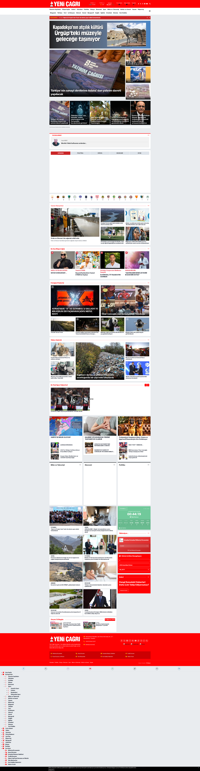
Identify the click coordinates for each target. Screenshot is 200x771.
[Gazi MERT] (56, 142)
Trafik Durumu (130, 653)
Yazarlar (8, 732)
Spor (104, 9)
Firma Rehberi (9, 734)
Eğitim (103, 13)
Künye (7, 744)
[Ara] (150, 4)
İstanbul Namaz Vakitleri (109, 653)
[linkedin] (179, 668)
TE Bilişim (148, 663)
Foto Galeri (9, 728)
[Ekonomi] (114, 465)
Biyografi (91, 13)
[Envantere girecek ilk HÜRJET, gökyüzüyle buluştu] (66, 572)
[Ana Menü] (150, 11)
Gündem (80, 9)
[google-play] (135, 644)
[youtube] (90, 668)
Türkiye (59, 13)
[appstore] (126, 644)
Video (7, 730)
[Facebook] (121, 640)
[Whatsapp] (144, 640)
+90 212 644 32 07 (91, 641)
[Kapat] (199, 768)
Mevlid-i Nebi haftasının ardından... (74, 143)
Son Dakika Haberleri (107, 656)
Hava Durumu (81, 653)
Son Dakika (123, 13)
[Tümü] (148, 249)
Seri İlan (8, 736)
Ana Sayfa (8, 672)
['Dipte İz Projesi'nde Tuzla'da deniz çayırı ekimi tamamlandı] (66, 516)
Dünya (92, 9)
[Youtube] (135, 640)
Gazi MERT (64, 140)
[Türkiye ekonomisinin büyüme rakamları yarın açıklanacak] (99, 572)
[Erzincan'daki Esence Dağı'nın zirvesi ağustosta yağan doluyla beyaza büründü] (66, 544)
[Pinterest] (127, 640)
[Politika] (148, 465)
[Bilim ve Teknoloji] (80, 465)
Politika (86, 9)
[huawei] (142, 644)
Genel (84, 13)
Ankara (53, 583)
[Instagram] (130, 640)
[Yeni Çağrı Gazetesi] (65, 3)
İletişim (7, 746)
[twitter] (45, 668)
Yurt (65, 13)
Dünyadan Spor (16, 694)
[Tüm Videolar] (148, 340)
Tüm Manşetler (81, 656)
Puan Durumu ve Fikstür (58, 656)
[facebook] (23, 668)
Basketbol (14, 692)
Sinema (115, 13)
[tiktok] (134, 668)
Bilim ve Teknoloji (113, 9)
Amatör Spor (15, 688)
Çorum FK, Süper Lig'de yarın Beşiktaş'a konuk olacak (66, 411)
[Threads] (141, 640)
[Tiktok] (138, 640)
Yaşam (134, 9)
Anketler (8, 742)
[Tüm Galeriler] (148, 283)
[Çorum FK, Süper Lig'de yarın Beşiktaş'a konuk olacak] (70, 399)
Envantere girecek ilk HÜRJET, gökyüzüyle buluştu (65, 585)
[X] (124, 640)
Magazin (53, 13)
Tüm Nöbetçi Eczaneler (135, 550)
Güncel (78, 13)
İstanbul (109, 13)
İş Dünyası (71, 13)
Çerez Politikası (141, 767)
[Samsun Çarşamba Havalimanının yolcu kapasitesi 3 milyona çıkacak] (66, 599)
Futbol (13, 690)
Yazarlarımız (57, 135)
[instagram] (68, 668)
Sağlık (97, 13)
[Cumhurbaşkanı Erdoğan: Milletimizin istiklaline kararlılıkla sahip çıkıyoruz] (99, 599)
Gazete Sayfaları (55, 9)
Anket (73, 9)
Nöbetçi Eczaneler (57, 653)
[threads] (157, 668)
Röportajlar (66, 9)
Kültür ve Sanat (125, 9)
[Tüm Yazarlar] (148, 135)
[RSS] (147, 640)
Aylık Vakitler (123, 528)
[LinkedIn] (132, 640)
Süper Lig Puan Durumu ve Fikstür (18, 758)
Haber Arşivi (131, 656)
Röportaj (141, 9)
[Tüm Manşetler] (148, 206)
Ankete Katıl (123, 590)
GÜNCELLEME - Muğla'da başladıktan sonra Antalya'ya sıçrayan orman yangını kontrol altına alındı (99, 531)
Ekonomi (99, 9)
